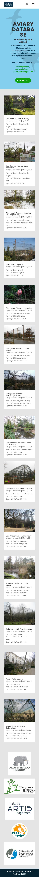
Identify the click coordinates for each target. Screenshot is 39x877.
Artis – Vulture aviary (14, 679)
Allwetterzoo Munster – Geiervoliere (15, 727)
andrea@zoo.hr (22, 67)
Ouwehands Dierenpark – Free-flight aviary (19, 444)
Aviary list (23, 80)
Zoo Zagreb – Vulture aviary (17, 119)
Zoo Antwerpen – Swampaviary (18, 536)
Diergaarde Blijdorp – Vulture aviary (18, 349)
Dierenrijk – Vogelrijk (14, 264)
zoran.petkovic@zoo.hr (23, 72)
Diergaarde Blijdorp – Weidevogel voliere (15, 395)
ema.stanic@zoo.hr (23, 69)
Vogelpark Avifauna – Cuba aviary (17, 584)
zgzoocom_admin (14, 121)
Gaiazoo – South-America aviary (19, 629)
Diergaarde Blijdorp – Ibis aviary (19, 308)
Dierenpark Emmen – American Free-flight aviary (18, 214)
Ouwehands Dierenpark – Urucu (19, 488)
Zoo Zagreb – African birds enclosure (17, 167)
